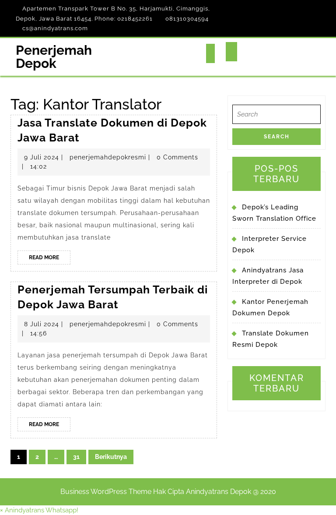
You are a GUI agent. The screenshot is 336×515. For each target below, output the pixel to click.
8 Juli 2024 (41, 324)
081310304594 (187, 18)
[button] (39, 510)
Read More (49, 259)
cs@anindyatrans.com (55, 28)
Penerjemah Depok (54, 56)
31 (76, 456)
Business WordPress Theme (105, 491)
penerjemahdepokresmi (108, 157)
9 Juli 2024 (41, 157)
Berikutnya (111, 456)
